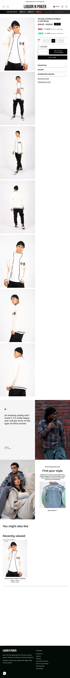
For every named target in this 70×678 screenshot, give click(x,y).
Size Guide (43, 46)
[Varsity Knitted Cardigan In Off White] (15, 558)
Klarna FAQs (39, 668)
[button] (4, 673)
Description (42, 65)
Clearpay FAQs (40, 666)
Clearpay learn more (44, 82)
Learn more (60, 29)
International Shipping (46, 74)
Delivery (41, 70)
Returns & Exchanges (42, 663)
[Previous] (3, 1)
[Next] (66, 1)
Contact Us (39, 653)
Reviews (38, 656)
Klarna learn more (43, 79)
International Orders (42, 661)
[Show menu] (3, 7)
